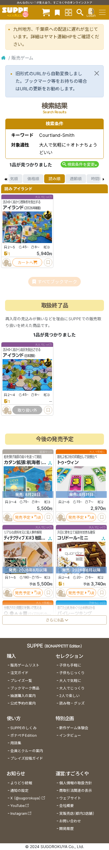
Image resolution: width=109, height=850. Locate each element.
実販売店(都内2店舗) (76, 813)
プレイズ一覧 (21, 681)
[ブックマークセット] (57, 12)
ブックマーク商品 (24, 688)
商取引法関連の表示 (75, 790)
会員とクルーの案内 (26, 751)
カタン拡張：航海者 (22, 462)
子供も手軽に (70, 665)
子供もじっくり (72, 673)
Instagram (18, 813)
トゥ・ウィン (68, 462)
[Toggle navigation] (102, 12)
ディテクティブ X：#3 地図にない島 (28, 538)
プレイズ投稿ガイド (26, 758)
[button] (80, 164)
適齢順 (76, 178)
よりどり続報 (21, 783)
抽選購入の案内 (23, 696)
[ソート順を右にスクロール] (103, 178)
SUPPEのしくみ (23, 728)
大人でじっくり (72, 688)
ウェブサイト (70, 798)
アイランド (13, 207)
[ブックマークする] (48, 262)
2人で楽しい (69, 696)
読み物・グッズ (72, 703)
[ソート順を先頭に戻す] (5, 178)
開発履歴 (66, 829)
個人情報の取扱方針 (75, 783)
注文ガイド (19, 673)
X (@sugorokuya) (25, 798)
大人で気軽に (70, 681)
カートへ (25, 262)
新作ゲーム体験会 (73, 728)
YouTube (17, 806)
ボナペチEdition (23, 735)
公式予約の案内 (23, 703)
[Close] (96, 73)
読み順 (54, 178)
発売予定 (22, 517)
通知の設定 (19, 790)
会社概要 (66, 806)
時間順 (97, 178)
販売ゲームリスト (24, 665)
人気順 (12, 178)
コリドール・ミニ (72, 538)
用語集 (15, 743)
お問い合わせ (70, 821)
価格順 (33, 178)
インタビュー (70, 735)
